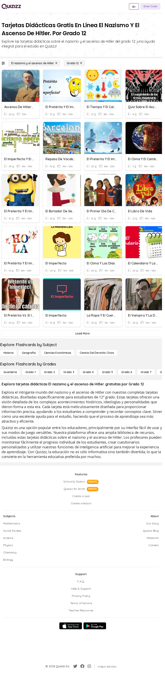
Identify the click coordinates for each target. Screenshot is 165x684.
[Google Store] (95, 625)
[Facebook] (82, 666)
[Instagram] (89, 666)
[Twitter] (75, 666)
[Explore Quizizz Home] (11, 6)
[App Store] (70, 625)
